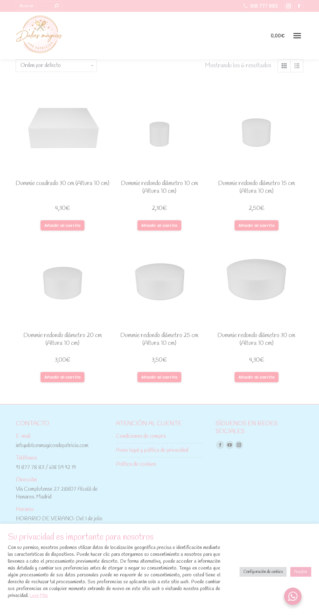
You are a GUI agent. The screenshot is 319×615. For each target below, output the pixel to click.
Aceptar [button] (300, 571)
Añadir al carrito (62, 225)
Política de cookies (136, 464)
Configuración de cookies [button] (263, 571)
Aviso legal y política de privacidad (152, 450)
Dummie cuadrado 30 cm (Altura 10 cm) (62, 183)
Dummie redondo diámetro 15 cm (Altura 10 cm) (256, 187)
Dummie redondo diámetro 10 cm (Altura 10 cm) (159, 187)
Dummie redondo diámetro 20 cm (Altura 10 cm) (62, 339)
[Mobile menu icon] (297, 36)
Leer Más (39, 596)
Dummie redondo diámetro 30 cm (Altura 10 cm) (256, 339)
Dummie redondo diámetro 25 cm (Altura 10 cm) (159, 339)
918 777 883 (264, 6)
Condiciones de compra (141, 436)
